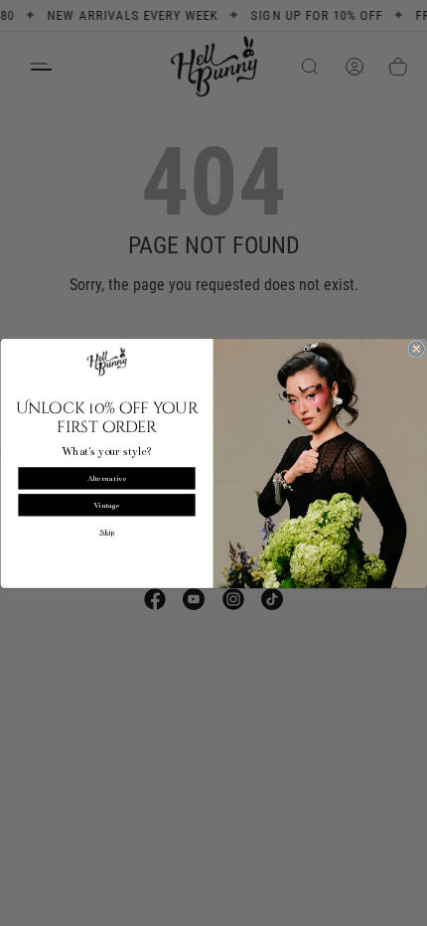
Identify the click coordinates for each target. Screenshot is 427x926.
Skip (107, 532)
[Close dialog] (416, 349)
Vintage (106, 504)
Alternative (107, 477)
